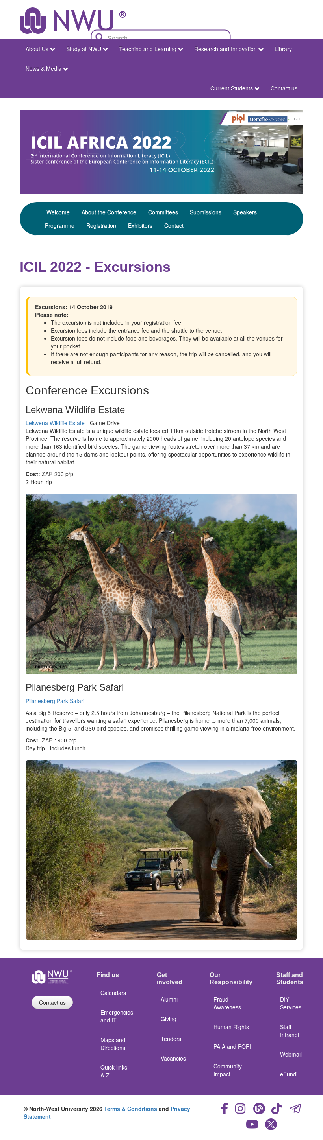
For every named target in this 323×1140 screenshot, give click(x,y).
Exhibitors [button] (140, 225)
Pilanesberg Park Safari (55, 701)
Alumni (169, 999)
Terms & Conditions (130, 1108)
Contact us (284, 88)
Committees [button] (163, 212)
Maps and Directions (112, 1044)
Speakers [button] (245, 212)
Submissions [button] (205, 212)
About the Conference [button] (109, 212)
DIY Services (290, 1003)
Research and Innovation (225, 49)
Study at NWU (83, 49)
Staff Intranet (289, 1031)
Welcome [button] (58, 212)
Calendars (113, 992)
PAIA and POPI (232, 1046)
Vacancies (173, 1058)
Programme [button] (59, 225)
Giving (168, 1019)
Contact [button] (174, 225)
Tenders (171, 1038)
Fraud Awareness (227, 1003)
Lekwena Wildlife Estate (55, 423)
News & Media (43, 68)
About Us (37, 49)
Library (283, 49)
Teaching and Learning (147, 49)
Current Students (231, 88)
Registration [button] (101, 225)
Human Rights (231, 1027)
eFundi (288, 1074)
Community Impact (227, 1070)
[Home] (73, 20)
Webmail (291, 1054)
